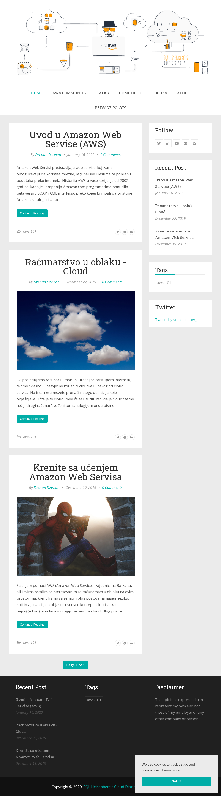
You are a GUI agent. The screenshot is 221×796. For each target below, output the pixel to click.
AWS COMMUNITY (69, 92)
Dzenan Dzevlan (48, 154)
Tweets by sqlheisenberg (176, 319)
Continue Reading (32, 213)
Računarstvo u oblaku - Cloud (75, 266)
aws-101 (29, 231)
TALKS (103, 92)
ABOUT (183, 92)
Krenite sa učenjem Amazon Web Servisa (75, 472)
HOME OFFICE (132, 92)
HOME (37, 92)
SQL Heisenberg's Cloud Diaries (110, 786)
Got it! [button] (176, 781)
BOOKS (161, 92)
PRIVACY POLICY (110, 107)
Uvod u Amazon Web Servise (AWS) (76, 139)
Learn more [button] (171, 770)
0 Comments (110, 154)
